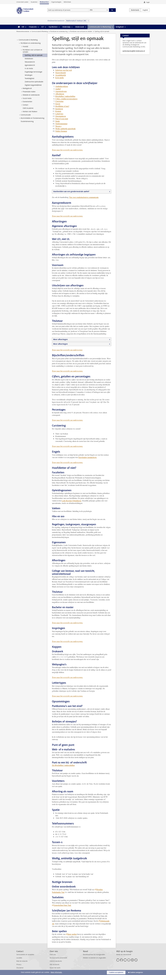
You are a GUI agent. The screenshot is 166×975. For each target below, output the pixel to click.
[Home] (18, 27)
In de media (59, 77)
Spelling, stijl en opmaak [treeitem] (33, 55)
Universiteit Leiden (22, 2)
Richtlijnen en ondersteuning (59, 31)
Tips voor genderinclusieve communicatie (84, 197)
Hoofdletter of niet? (62, 106)
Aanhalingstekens (61, 86)
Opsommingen (60, 116)
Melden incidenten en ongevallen (94, 958)
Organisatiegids (56, 2)
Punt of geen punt (61, 118)
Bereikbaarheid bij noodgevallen (94, 955)
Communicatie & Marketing (100, 27)
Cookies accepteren (116, 972)
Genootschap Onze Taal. (62, 905)
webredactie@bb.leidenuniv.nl (134, 51)
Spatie (57, 121)
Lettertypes (59, 113)
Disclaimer (19, 968)
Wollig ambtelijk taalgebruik (65, 128)
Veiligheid (120, 27)
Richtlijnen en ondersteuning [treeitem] (31, 43)
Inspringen (59, 108)
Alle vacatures (54, 964)
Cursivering (59, 101)
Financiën (33, 27)
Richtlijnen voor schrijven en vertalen (81, 31)
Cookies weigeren (136, 972)
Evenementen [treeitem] (27, 102)
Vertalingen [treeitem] (28, 75)
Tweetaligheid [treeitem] (29, 78)
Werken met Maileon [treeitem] (30, 112)
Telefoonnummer (61, 123)
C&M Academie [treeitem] (28, 108)
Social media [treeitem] (27, 98)
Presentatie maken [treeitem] (29, 92)
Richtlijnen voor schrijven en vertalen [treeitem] (32, 51)
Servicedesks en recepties (25, 955)
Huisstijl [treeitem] (25, 46)
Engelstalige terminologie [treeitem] (33, 72)
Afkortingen (59, 94)
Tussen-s (58, 126)
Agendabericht (60, 75)
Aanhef (58, 89)
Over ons (53, 955)
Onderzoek (79, 27)
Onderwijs (66, 27)
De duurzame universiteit (58, 958)
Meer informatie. (56, 972)
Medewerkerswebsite (22, 31)
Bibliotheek (67, 2)
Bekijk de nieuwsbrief (123, 955)
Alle (91, 10)
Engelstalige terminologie (87, 457)
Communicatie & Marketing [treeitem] (28, 40)
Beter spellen (72, 934)
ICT (42, 27)
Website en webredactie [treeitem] (31, 95)
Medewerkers (44, 2)
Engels (57, 103)
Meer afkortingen (60, 339)
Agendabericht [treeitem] (30, 65)
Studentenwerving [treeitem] (27, 121)
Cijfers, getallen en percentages (66, 99)
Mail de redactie (21, 961)
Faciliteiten (53, 27)
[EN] (145, 10)
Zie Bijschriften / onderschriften (63, 765)
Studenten (34, 2)
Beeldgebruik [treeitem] (27, 88)
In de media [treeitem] (29, 68)
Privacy (18, 964)
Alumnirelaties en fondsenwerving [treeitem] (32, 118)
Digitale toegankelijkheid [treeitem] (33, 85)
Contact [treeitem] (25, 105)
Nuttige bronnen (61, 131)
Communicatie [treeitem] (26, 115)
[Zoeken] (112, 10)
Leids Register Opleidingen (71, 500)
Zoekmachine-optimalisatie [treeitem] (34, 82)
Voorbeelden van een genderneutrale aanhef (71, 191)
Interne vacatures (56, 961)
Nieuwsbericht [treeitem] (30, 62)
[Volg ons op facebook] (121, 960)
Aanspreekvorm (61, 91)
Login (148, 2)
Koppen (58, 111)
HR (23, 27)
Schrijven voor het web (63, 70)
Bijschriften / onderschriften (65, 96)
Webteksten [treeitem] (29, 59)
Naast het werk (55, 968)
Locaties (19, 958)
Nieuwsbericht (60, 72)
